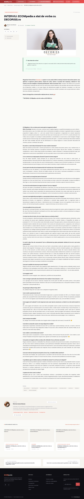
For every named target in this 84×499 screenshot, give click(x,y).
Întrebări (32, 1)
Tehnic (29, 489)
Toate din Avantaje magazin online (72, 424)
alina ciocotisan (26, 388)
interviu (25, 390)
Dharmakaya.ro (77, 496)
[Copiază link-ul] (16, 31)
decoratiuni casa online (53, 388)
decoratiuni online (63, 388)
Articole (21, 1)
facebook (77, 388)
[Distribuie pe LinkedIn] (11, 31)
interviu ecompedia (32, 390)
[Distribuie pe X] (8, 31)
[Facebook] (5, 485)
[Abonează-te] (78, 484)
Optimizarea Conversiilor (33, 485)
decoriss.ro (39, 79)
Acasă (5, 5)
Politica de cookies (49, 483)
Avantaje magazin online (18, 5)
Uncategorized (31, 483)
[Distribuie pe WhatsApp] (14, 31)
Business (30, 479)
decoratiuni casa (43, 388)
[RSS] (9, 485)
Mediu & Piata (10, 5)
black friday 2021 (35, 388)
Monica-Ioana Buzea (19, 404)
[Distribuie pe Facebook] (5, 31)
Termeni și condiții (49, 479)
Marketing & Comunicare (33, 481)
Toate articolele (18, 415)
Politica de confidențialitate (51, 481)
